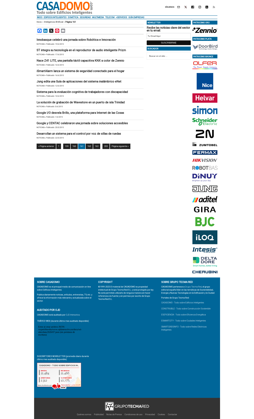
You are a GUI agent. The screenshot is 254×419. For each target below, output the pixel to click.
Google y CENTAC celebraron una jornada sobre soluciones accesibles (82, 123)
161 (81, 146)
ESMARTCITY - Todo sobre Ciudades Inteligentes (183, 321)
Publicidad (99, 414)
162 (89, 146)
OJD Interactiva (73, 315)
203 (106, 146)
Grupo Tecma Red (193, 287)
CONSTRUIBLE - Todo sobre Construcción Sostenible (185, 308)
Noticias (40, 44)
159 (66, 146)
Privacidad (150, 414)
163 (96, 146)
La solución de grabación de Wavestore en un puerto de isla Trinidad (81, 102)
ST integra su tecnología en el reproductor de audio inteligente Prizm (81, 50)
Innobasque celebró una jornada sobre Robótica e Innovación (76, 39)
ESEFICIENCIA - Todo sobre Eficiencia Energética (183, 314)
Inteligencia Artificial (53, 22)
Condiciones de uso (133, 414)
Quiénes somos (84, 414)
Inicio (39, 22)
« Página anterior (46, 146)
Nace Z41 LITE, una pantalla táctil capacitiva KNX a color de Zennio (80, 60)
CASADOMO (64, 8)
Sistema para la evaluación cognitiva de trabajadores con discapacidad (82, 92)
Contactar (172, 414)
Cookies (161, 414)
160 (74, 146)
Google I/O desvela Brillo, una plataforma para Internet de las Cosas (80, 112)
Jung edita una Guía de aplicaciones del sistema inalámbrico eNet (79, 81)
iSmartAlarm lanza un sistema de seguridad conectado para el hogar (81, 71)
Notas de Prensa (114, 414)
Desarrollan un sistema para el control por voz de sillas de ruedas (79, 133)
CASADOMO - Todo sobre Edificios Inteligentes (182, 302)
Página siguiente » (120, 146)
